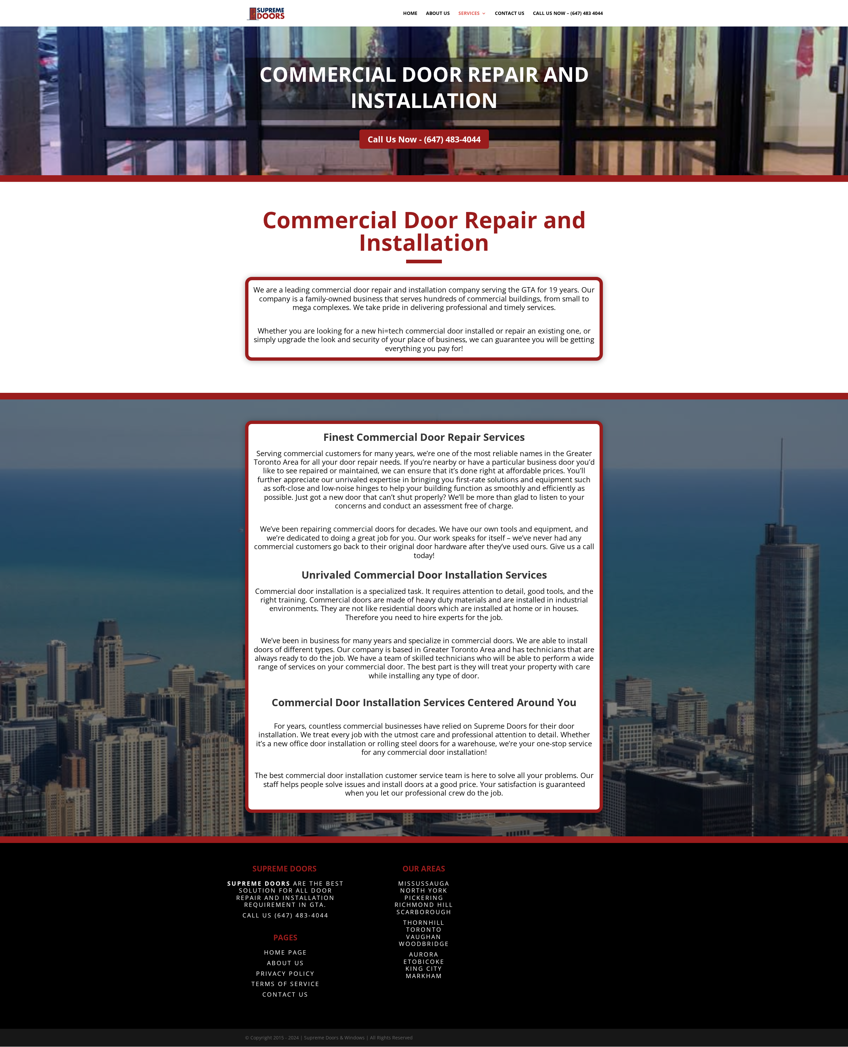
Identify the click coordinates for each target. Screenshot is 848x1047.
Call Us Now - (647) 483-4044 (424, 139)
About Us (438, 13)
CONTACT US (285, 994)
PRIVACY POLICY (285, 973)
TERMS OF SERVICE (285, 984)
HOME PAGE (285, 952)
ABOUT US (285, 963)
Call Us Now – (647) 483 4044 (568, 13)
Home (410, 13)
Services (469, 13)
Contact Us (509, 13)
